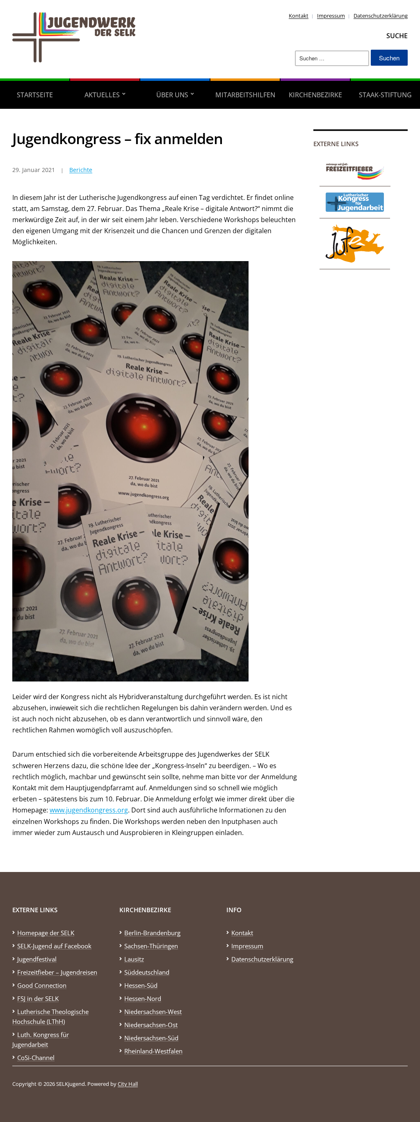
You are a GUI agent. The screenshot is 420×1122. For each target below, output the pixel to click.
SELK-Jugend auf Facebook (54, 946)
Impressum (331, 15)
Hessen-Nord (142, 998)
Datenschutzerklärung (381, 15)
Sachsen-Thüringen (151, 946)
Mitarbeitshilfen (245, 94)
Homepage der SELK (45, 933)
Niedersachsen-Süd (151, 1038)
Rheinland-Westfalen (153, 1051)
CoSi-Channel (36, 1057)
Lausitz (134, 959)
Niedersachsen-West (153, 1011)
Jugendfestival (37, 959)
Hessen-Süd (141, 985)
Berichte (80, 170)
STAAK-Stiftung (385, 94)
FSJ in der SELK (38, 998)
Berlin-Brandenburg (152, 933)
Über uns (172, 94)
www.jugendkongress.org (89, 810)
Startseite (35, 94)
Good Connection (41, 985)
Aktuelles (102, 94)
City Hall (128, 1084)
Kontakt (298, 15)
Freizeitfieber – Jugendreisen (57, 972)
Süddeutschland (146, 972)
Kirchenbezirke (315, 94)
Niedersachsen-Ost (151, 1025)
